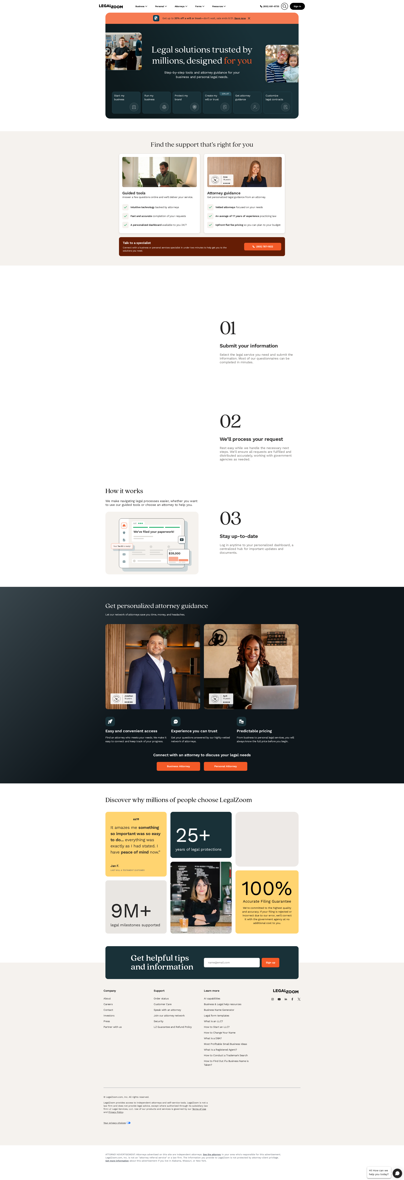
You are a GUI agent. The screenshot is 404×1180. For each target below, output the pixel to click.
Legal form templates (216, 1015)
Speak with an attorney (167, 1009)
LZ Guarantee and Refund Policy (173, 1026)
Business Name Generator (219, 1009)
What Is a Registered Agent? (220, 1049)
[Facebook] (292, 999)
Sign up (270, 962)
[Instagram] (272, 999)
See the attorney (212, 1154)
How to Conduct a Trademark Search (226, 1055)
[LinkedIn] (285, 999)
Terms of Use (199, 1109)
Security (158, 1021)
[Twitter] (299, 999)
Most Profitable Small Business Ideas (225, 1043)
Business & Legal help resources (222, 1004)
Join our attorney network (169, 1015)
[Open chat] (397, 1173)
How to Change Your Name (219, 1032)
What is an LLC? (213, 1021)
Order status (161, 998)
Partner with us (113, 1026)
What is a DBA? (213, 1038)
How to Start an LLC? (217, 1026)
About (107, 998)
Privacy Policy (115, 1112)
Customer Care (163, 1004)
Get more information (117, 1160)
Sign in (297, 6)
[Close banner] (249, 18)
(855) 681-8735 (271, 6)
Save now (240, 18)
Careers (108, 1004)
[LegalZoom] (285, 992)
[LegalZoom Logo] (111, 6)
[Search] (284, 6)
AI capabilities (212, 998)
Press (107, 1021)
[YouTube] (279, 999)
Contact (108, 1009)
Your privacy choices (115, 1123)
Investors (109, 1015)
